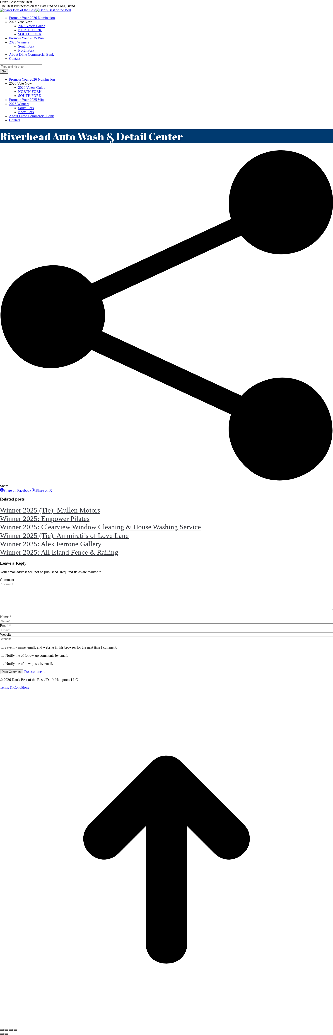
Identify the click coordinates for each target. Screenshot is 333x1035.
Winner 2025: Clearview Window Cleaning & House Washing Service (100, 527)
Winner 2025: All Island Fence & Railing (59, 552)
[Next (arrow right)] (6, 1034)
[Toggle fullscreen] (11, 1030)
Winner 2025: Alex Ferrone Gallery (50, 544)
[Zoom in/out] (15, 1030)
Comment (7, 580)
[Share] (6, 1030)
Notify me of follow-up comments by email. (36, 655)
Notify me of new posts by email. (29, 664)
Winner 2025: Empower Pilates (44, 518)
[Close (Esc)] (2, 1030)
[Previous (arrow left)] (2, 1034)
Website (5, 634)
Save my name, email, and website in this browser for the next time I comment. (61, 647)
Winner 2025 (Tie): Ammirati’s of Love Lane (64, 535)
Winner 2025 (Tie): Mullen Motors (50, 510)
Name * (5, 617)
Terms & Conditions (14, 687)
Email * (5, 626)
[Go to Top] (166, 1025)
